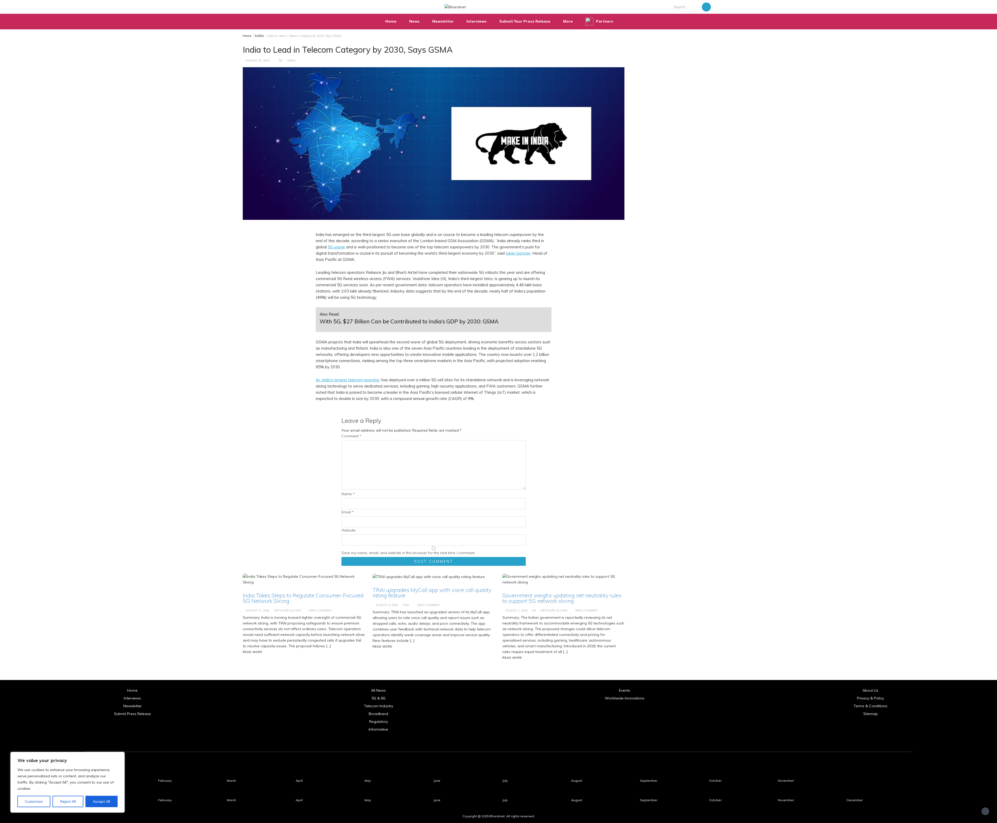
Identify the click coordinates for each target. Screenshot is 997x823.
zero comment (320, 610)
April (299, 781)
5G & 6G (379, 698)
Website (348, 530)
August (576, 781)
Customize (34, 801)
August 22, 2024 (258, 60)
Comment (351, 436)
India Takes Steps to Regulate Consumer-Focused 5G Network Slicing (303, 598)
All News (378, 690)
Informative (378, 729)
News (414, 21)
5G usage (336, 246)
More (568, 21)
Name (348, 494)
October (715, 781)
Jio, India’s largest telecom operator (348, 379)
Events (624, 690)
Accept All (101, 801)
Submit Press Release (132, 713)
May (368, 781)
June (437, 781)
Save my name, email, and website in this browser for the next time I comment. (408, 552)
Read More (252, 652)
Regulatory (378, 721)
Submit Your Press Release (524, 21)
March (231, 781)
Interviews (477, 21)
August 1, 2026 (517, 610)
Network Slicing (287, 610)
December (855, 800)
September (648, 781)
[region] (67, 782)
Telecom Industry (378, 706)
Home (390, 21)
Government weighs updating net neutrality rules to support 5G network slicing (562, 598)
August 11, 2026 (258, 610)
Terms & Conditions (870, 706)
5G (280, 60)
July (505, 781)
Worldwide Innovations (624, 698)
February (165, 781)
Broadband (378, 713)
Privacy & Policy (870, 698)
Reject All (68, 801)
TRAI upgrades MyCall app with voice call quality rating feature (432, 593)
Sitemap (870, 713)
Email (347, 512)
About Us (870, 690)
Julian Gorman (518, 253)
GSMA (291, 60)
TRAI (405, 605)
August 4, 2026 (387, 605)
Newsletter (443, 21)
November (786, 781)
